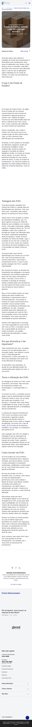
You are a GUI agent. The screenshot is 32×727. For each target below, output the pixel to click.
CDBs (4, 168)
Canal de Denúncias (7, 669)
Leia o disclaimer (7, 717)
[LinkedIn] (19, 567)
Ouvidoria (4, 672)
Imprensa (4, 675)
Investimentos (9, 8)
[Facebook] (15, 567)
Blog (3, 8)
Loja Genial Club (6, 678)
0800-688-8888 (7, 662)
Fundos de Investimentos (16, 24)
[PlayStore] (21, 639)
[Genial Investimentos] (5, 3)
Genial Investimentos (12, 33)
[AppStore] (10, 639)
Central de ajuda (6, 666)
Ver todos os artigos (16, 584)
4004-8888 (5, 656)
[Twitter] (12, 567)
